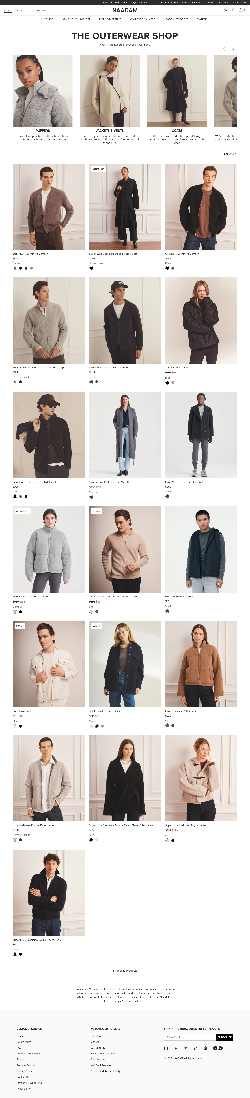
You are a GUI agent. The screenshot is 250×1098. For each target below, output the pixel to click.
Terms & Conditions (28, 1065)
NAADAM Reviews (100, 1065)
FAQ (19, 1048)
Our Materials (98, 1059)
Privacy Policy (24, 1071)
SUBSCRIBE (225, 1037)
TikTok (196, 1048)
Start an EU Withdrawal (29, 1083)
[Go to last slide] (83, 2)
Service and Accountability (105, 1071)
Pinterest (205, 1048)
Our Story (95, 1036)
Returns (223, 2)
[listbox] (230, 153)
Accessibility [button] (24, 1089)
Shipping (22, 1059)
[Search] (225, 10)
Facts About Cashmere (103, 1053)
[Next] (80, 206)
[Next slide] (232, 49)
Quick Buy (48, 245)
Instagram (166, 1048)
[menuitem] (36, 10)
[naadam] (125, 10)
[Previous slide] (223, 49)
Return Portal (24, 1042)
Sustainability (97, 1048)
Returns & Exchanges (29, 1053)
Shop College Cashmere (135, 2)
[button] (218, 1048)
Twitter (186, 1048)
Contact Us (239, 2)
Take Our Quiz (169, 2)
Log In (20, 1036)
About (210, 2)
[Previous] (17, 206)
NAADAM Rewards (192, 2)
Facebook (176, 1048)
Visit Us (94, 1042)
